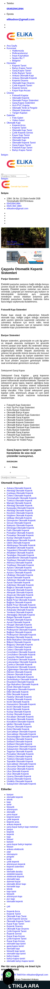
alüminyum (12, 809)
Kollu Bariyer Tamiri (22, 73)
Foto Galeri (17, 118)
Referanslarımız (20, 53)
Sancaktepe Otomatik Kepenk (21, 731)
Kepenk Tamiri (19, 65)
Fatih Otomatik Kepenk (18, 530)
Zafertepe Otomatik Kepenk (20, 580)
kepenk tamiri (13, 817)
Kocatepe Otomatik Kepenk (20, 717)
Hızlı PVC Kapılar (21, 105)
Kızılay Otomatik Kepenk (19, 538)
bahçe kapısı (13, 956)
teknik (9, 799)
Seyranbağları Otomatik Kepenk (22, 736)
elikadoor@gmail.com (20, 19)
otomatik (11, 812)
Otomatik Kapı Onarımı (23, 83)
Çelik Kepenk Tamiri (22, 85)
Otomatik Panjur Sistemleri (25, 100)
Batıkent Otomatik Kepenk (19, 627)
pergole (10, 857)
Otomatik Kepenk (20, 98)
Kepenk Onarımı (20, 80)
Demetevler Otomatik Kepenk (21, 667)
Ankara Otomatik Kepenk (24, 78)
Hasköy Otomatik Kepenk (19, 697)
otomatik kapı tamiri (16, 943)
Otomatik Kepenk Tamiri (24, 142)
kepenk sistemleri (15, 866)
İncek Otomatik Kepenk (18, 702)
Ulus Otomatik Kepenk (18, 771)
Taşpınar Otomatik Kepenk (20, 751)
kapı (9, 802)
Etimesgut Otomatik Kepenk (20, 528)
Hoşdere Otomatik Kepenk (20, 515)
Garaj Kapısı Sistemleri (23, 103)
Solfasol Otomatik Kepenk (19, 741)
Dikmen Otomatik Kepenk (19, 672)
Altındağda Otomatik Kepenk (21, 615)
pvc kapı (11, 899)
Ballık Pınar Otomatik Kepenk (21, 600)
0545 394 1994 (14, 206)
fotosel (10, 839)
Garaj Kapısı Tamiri (21, 70)
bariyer (10, 794)
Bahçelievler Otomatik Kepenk (22, 607)
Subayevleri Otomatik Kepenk (21, 746)
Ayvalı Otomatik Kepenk (18, 577)
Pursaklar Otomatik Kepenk (20, 533)
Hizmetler (11, 63)
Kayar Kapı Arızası (21, 90)
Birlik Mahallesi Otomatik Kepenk (23, 640)
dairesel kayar (14, 881)
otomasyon (12, 854)
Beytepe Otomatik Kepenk (19, 637)
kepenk (10, 832)
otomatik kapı (13, 879)
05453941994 (15, 8)
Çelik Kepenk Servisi (22, 133)
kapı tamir (11, 891)
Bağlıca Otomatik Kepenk (19, 587)
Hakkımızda (18, 51)
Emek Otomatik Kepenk (18, 687)
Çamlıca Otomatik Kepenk (19, 664)
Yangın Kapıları (19, 113)
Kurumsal (11, 48)
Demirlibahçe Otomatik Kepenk (22, 679)
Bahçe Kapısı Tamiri (22, 68)
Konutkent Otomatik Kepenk (20, 722)
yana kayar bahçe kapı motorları (22, 827)
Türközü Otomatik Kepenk (19, 500)
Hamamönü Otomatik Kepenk (21, 704)
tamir (9, 804)
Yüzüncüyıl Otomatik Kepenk (21, 570)
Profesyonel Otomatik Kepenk (21, 630)
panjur (10, 829)
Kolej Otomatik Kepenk (18, 729)
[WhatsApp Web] (8, 977)
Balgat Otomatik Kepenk (19, 617)
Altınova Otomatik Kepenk (19, 563)
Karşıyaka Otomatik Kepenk (20, 508)
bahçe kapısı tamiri (16, 958)
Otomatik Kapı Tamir (22, 130)
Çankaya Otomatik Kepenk (20, 493)
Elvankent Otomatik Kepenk (20, 682)
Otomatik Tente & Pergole (24, 108)
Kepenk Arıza (18, 125)
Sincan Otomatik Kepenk (19, 523)
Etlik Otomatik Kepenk (17, 692)
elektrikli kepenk (15, 874)
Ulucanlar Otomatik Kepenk (20, 766)
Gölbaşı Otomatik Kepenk (19, 518)
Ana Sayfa (12, 46)
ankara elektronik (15, 849)
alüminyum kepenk (16, 864)
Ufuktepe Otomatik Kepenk (20, 575)
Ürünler (10, 93)
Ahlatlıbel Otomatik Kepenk (20, 548)
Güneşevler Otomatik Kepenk (21, 520)
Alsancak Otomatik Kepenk (20, 595)
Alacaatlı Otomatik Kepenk (20, 590)
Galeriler (11, 115)
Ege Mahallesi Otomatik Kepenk (22, 684)
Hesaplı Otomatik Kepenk (19, 620)
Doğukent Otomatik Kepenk (20, 677)
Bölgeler (16, 60)
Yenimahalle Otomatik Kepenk (22, 498)
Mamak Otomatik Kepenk (19, 503)
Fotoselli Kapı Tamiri (22, 147)
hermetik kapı (13, 886)
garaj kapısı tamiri (15, 946)
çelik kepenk (13, 819)
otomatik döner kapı (16, 884)
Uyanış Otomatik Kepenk (19, 776)
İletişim (4, 155)
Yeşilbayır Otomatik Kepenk (20, 560)
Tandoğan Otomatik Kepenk (20, 555)
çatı (8, 906)
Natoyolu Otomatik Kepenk (20, 525)
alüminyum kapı (14, 896)
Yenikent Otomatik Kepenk (20, 612)
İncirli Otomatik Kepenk (18, 707)
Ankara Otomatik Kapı (23, 75)
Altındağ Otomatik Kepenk (19, 490)
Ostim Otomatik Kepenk (18, 543)
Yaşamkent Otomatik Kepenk (21, 550)
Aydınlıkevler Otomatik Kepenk (22, 558)
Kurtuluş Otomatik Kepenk (19, 739)
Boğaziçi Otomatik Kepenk (20, 645)
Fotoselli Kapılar (20, 95)
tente (9, 859)
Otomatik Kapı (14, 123)
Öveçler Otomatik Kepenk (19, 726)
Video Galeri (18, 120)
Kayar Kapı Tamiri (21, 135)
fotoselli (10, 807)
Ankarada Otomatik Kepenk (20, 610)
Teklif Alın (21, 975)
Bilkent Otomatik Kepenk (19, 642)
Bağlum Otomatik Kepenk (19, 597)
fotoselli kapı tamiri (16, 951)
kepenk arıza (13, 822)
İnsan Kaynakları (20, 56)
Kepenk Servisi (19, 88)
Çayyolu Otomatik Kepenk (19, 657)
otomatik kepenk (15, 797)
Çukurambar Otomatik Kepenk (21, 662)
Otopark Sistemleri (21, 110)
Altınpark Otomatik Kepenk (20, 592)
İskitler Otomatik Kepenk (19, 724)
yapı (9, 852)
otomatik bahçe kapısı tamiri (20, 961)
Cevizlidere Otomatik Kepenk (21, 652)
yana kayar (12, 814)
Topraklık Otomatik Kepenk (20, 761)
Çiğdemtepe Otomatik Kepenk (21, 669)
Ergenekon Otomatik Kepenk (21, 689)
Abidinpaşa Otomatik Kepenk (21, 540)
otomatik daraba (14, 871)
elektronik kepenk (15, 876)
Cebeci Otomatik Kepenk (19, 495)
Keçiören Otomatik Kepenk (20, 513)
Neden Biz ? (18, 58)
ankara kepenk (14, 824)
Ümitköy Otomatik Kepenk (19, 781)
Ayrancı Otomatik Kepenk (19, 567)
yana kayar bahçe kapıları (19, 844)
